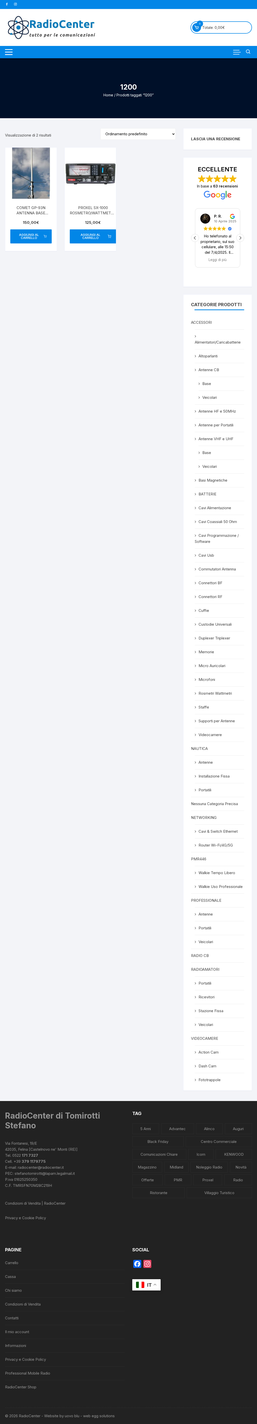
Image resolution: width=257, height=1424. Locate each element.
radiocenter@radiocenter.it (41, 1167)
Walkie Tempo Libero (217, 872)
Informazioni (15, 1345)
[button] (240, 238)
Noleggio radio (209, 1167)
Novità (240, 1167)
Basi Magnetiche (213, 480)
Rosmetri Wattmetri (215, 693)
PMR (178, 1180)
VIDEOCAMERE (204, 1038)
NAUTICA (199, 748)
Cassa (10, 1276)
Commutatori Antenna (217, 569)
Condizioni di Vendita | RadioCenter (35, 1203)
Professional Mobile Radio (27, 1373)
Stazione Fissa (211, 1010)
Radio (238, 1180)
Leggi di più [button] (218, 260)
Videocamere (210, 734)
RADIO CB (200, 955)
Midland (176, 1167)
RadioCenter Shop (20, 1387)
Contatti (12, 1318)
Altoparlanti (208, 356)
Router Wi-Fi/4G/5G (216, 845)
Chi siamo (13, 1290)
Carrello (11, 1262)
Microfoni (207, 679)
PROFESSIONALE (206, 900)
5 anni (145, 1128)
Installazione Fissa (214, 776)
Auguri (238, 1128)
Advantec (177, 1128)
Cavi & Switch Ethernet (218, 831)
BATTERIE (207, 494)
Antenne (206, 762)
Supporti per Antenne (217, 721)
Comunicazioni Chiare (159, 1154)
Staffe (204, 707)
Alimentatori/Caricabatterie (218, 342)
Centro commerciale (219, 1141)
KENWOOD (234, 1154)
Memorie (206, 652)
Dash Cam (207, 1066)
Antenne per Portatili (216, 425)
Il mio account (17, 1331)
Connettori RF (210, 596)
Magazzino (147, 1167)
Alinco (209, 1128)
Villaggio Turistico (219, 1192)
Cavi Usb (206, 555)
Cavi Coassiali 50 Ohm (218, 521)
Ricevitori (207, 997)
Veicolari (209, 397)
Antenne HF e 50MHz (217, 411)
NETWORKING (204, 817)
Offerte (147, 1180)
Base (206, 383)
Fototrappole (210, 1079)
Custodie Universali (215, 624)
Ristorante (158, 1192)
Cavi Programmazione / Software (217, 538)
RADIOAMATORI (205, 969)
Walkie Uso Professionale (221, 886)
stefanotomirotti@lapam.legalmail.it (45, 1173)
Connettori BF (210, 582)
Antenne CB (209, 369)
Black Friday (157, 1141)
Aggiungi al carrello (29, 236)
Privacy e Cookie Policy (25, 1217)
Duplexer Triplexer (214, 638)
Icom (201, 1154)
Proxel (207, 1180)
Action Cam (209, 1052)
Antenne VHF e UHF (216, 438)
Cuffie (204, 610)
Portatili (205, 790)
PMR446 (198, 859)
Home (108, 95)
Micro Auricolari (212, 665)
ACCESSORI (201, 322)
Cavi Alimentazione (215, 507)
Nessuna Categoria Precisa (214, 803)
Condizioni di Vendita (23, 1304)
